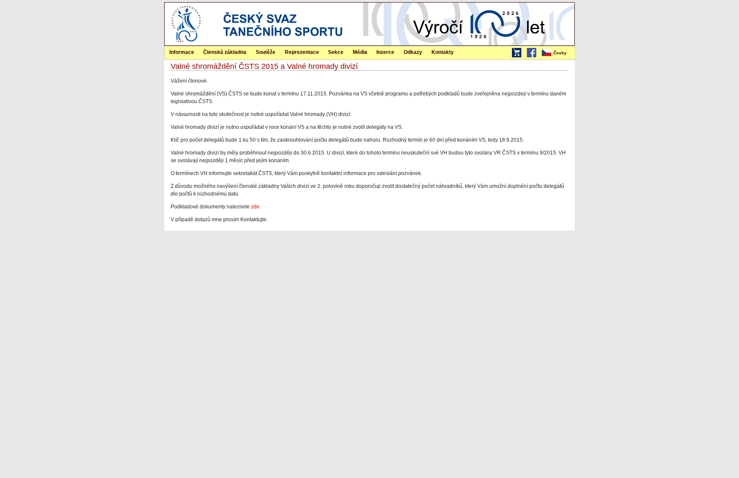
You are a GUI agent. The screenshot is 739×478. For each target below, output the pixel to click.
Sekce (335, 52)
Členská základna (224, 52)
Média (360, 52)
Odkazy (413, 52)
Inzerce (385, 52)
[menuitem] (558, 53)
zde (255, 207)
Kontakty (443, 52)
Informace (181, 52)
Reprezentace (302, 52)
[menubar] (558, 53)
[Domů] (186, 44)
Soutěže (265, 52)
